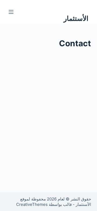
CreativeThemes (32, 204)
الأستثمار (76, 18)
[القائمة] (11, 11)
